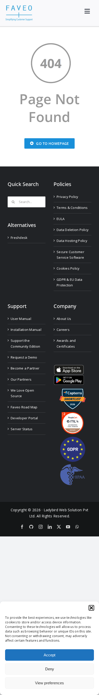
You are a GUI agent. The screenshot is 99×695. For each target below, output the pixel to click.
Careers (63, 329)
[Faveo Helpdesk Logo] (19, 7)
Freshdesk (19, 237)
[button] (91, 607)
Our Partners (21, 379)
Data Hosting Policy (72, 240)
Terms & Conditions (72, 207)
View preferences (49, 683)
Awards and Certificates (66, 343)
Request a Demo (24, 357)
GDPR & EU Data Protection (69, 282)
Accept (49, 655)
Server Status (21, 429)
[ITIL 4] (72, 414)
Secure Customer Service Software (70, 255)
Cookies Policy (68, 268)
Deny (49, 669)
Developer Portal (24, 418)
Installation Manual (26, 329)
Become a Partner (25, 368)
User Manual (21, 318)
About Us (64, 318)
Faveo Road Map (24, 407)
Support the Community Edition (25, 343)
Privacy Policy (67, 196)
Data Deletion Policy (73, 229)
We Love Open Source (22, 393)
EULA (60, 219)
